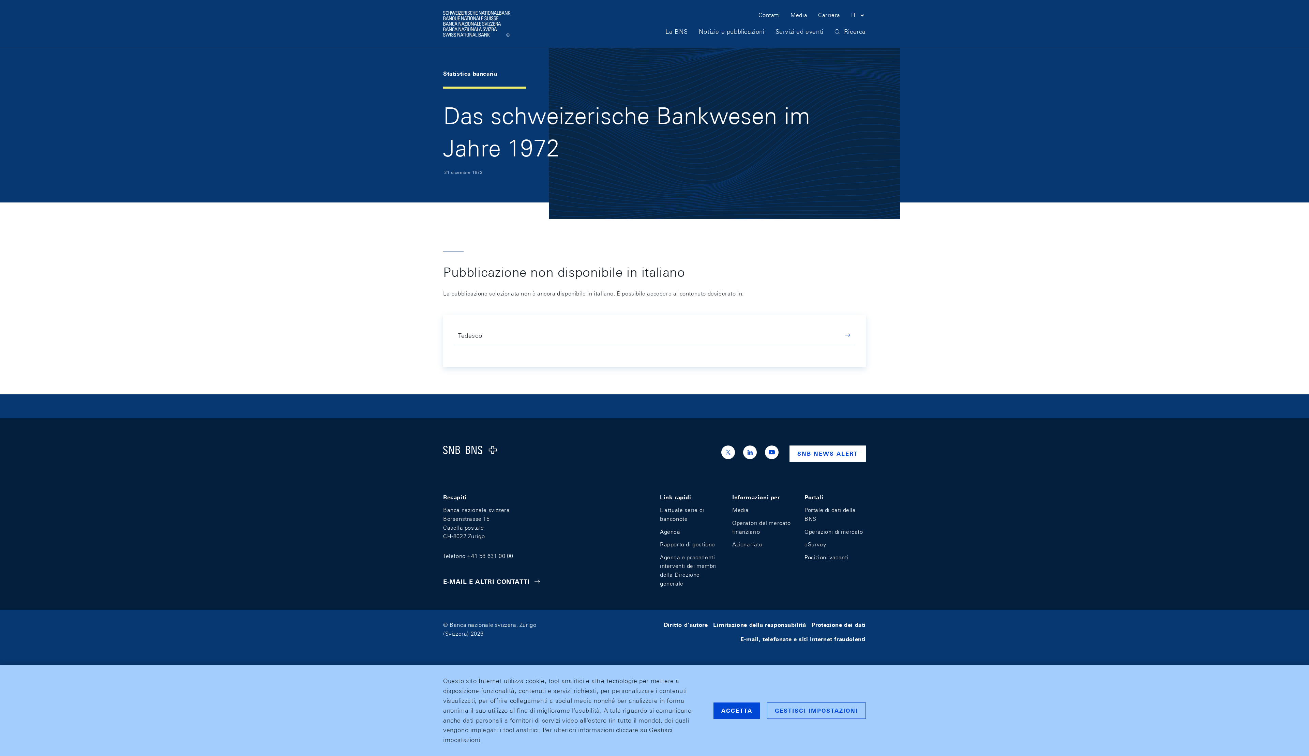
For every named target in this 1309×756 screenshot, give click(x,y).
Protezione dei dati (839, 625)
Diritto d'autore (686, 625)
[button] (858, 16)
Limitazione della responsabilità (759, 625)
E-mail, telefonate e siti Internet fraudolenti (803, 639)
